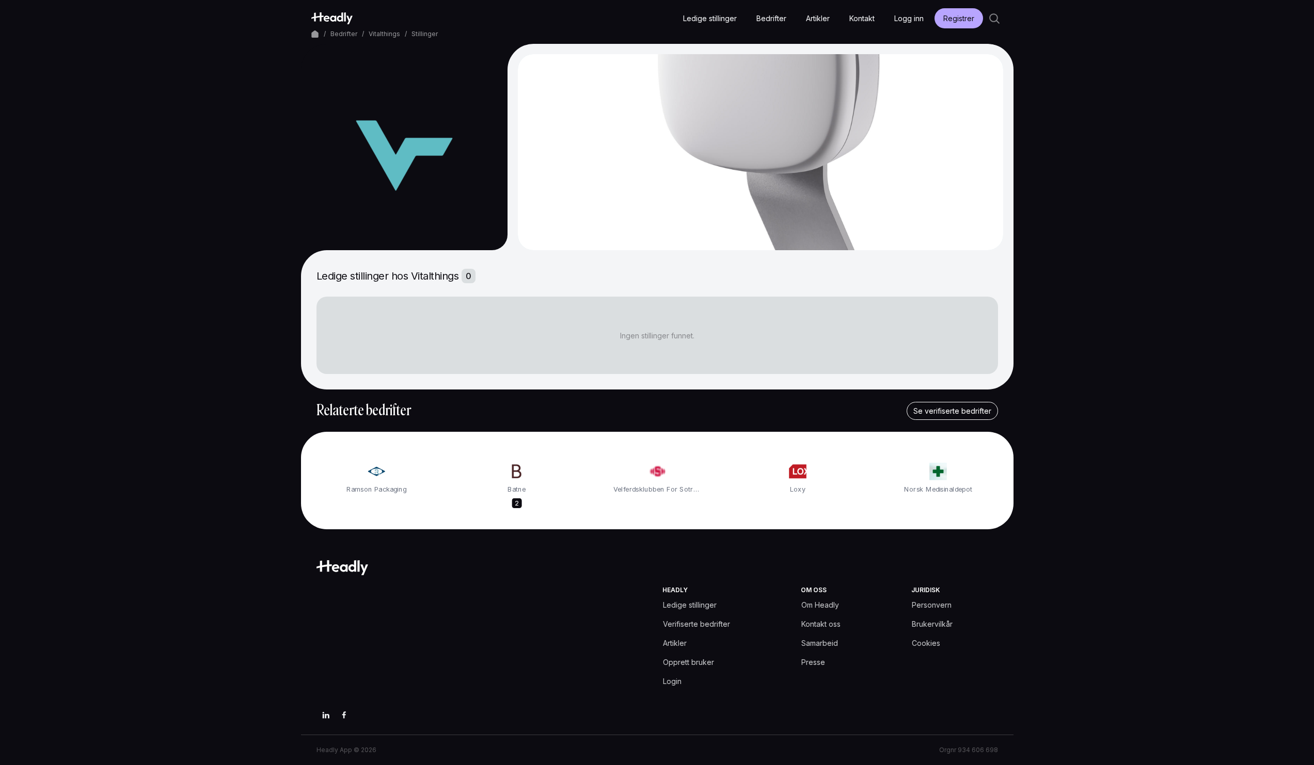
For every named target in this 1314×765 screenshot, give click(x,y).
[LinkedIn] (325, 715)
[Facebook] (344, 715)
